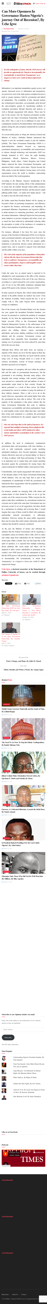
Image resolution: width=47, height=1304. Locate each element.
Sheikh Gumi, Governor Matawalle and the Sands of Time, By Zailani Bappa (23, 710)
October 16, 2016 (23, 29)
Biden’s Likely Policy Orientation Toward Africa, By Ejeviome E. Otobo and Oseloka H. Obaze (21, 777)
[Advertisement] (23, 1115)
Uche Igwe (6, 569)
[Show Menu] (3, 3)
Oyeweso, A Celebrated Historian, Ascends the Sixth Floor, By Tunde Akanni (23, 810)
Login (37, 3)
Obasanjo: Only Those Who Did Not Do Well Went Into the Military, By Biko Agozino (22, 877)
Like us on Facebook (10, 1132)
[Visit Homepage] (22, 3)
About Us (15, 1294)
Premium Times (9, 29)
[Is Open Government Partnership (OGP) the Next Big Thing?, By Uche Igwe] (11, 599)
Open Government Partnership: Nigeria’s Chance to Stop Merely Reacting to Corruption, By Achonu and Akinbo (31, 610)
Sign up (42, 3)
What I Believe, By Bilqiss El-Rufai (25, 1077)
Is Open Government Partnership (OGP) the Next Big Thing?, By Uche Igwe (11, 608)
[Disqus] (23, 918)
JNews (8, 1299)
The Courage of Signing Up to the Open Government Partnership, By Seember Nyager (11, 637)
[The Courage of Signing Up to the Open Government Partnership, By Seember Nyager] (11, 627)
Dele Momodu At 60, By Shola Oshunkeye (27, 1096)
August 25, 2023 (7, 714)
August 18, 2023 (7, 848)
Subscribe (8, 1037)
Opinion (7, 704)
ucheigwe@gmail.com (10, 575)
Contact (23, 1294)
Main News (5, 1294)
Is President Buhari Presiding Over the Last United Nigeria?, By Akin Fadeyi (20, 844)
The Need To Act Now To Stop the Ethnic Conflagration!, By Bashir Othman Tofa (23, 743)
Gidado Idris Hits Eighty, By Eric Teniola (26, 1083)
